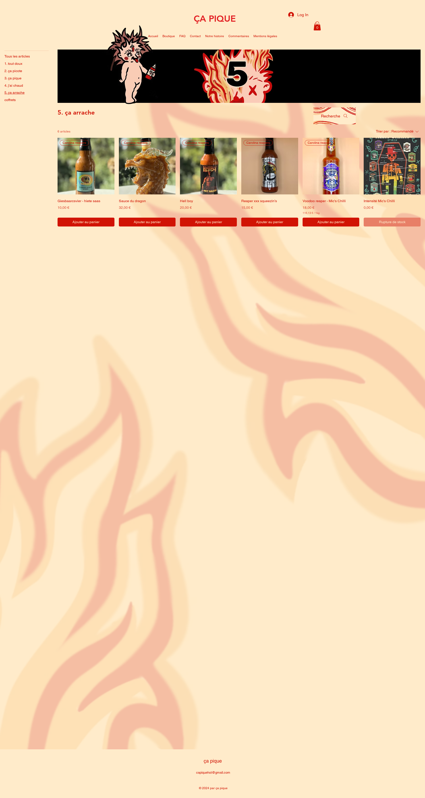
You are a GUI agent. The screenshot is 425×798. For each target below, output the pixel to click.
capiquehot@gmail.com (213, 772)
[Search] (316, 24)
